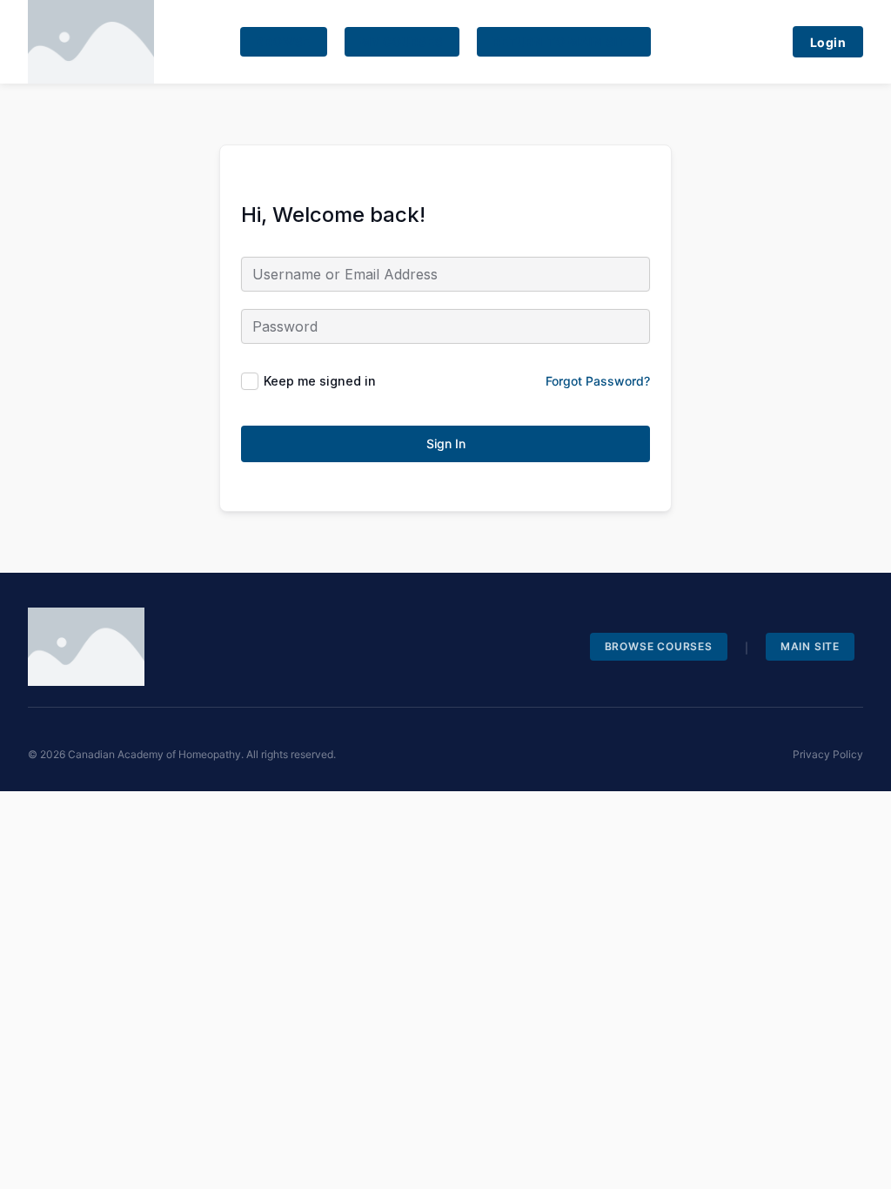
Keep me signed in (320, 380)
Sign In (446, 443)
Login (828, 42)
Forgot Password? (598, 380)
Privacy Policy (828, 754)
